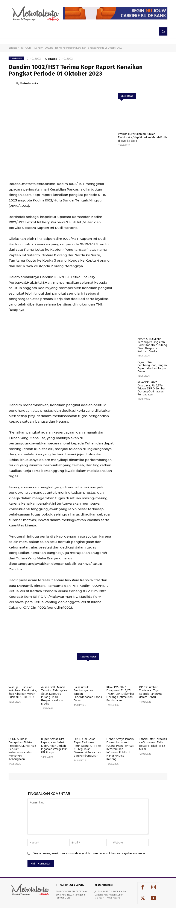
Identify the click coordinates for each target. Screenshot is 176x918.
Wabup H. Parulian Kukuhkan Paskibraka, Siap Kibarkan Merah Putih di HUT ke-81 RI (142, 137)
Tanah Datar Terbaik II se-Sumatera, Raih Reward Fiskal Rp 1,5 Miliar (153, 744)
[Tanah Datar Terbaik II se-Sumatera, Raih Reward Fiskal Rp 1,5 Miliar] (153, 725)
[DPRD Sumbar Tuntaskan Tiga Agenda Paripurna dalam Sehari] (153, 673)
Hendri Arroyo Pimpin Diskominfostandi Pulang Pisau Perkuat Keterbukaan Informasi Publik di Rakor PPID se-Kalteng (120, 749)
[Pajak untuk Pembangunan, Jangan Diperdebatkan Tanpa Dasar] (126, 367)
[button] (163, 31)
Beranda (13, 47)
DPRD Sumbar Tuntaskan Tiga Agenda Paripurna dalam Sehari (150, 692)
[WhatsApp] (153, 83)
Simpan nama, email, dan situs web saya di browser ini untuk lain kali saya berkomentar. (89, 853)
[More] (162, 83)
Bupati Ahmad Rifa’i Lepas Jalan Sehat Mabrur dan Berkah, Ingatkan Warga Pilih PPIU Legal (54, 745)
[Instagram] (153, 887)
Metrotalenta (29, 83)
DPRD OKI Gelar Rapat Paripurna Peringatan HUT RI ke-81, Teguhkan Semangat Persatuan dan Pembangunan (88, 747)
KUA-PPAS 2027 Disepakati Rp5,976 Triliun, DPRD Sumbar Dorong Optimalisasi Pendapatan (151, 388)
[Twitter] (133, 83)
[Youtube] (153, 898)
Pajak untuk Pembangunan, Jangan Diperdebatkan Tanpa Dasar (152, 366)
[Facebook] (123, 83)
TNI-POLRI (26, 47)
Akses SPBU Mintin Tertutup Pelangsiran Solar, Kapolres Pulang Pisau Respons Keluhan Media (152, 345)
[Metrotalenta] (12, 83)
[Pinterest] (143, 83)
